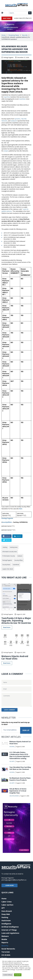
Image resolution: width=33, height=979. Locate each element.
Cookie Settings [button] (7, 975)
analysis (6, 151)
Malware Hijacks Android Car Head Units (14, 657)
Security (24, 35)
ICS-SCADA (5, 955)
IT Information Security (8, 556)
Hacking (5, 547)
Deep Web (5, 914)
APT (3, 908)
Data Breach (6, 911)
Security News (6, 564)
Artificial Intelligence (10, 927)
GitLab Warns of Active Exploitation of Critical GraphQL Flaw (17, 791)
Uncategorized (14, 796)
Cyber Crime (6, 902)
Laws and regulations (10, 933)
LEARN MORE (9, 885)
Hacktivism (6, 920)
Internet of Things (9, 930)
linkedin (18, 536)
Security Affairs (18, 560)
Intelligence (6, 924)
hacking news (14, 547)
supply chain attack (7, 569)
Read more (6, 627)
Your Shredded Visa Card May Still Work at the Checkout (20, 768)
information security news (9, 551)
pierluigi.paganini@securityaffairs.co (13, 880)
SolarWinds (22, 99)
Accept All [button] (17, 975)
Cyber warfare (7, 905)
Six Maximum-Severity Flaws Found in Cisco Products (20, 779)
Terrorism (5, 952)
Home (3, 35)
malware (19, 556)
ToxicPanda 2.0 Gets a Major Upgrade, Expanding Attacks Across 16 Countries (16, 620)
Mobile (4, 939)
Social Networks (8, 949)
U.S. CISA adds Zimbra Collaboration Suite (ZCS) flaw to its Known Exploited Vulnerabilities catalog (19, 755)
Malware (5, 936)
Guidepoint (14, 121)
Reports (4, 942)
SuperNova (7, 97)
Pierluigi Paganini (8, 57)
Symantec (17, 119)
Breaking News (14, 35)
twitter (8, 540)
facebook (7, 536)
